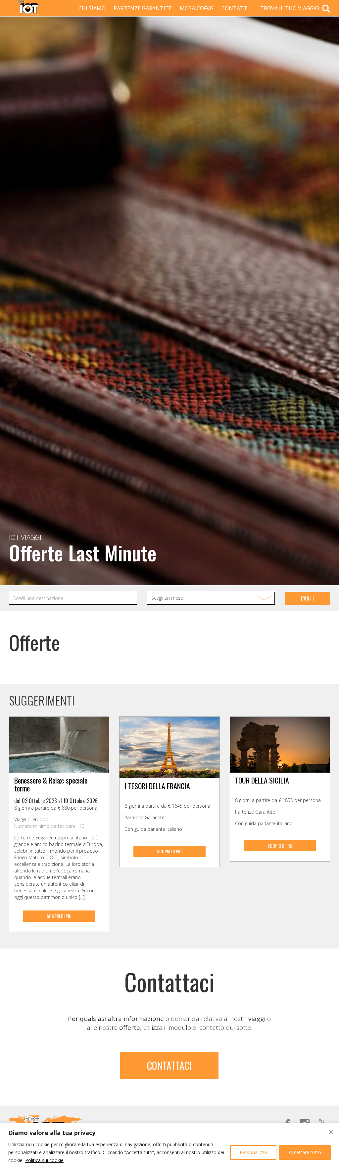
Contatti (235, 8)
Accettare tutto (305, 1152)
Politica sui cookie (44, 1160)
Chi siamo (92, 8)
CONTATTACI (169, 1065)
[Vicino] (331, 1132)
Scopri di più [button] (59, 915)
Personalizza (253, 1152)
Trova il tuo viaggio (290, 8)
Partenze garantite (143, 8)
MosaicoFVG (197, 8)
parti (307, 598)
